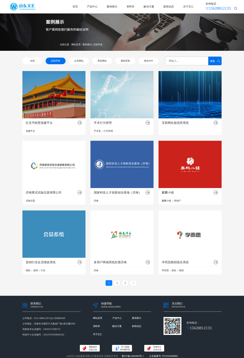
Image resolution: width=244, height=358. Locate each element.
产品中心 (92, 6)
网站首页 (76, 44)
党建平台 (30, 131)
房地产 (177, 200)
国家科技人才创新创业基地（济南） (118, 192)
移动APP (148, 61)
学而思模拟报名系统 (175, 262)
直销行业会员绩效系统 (41, 262)
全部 (32, 61)
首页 (75, 6)
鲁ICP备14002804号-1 (133, 356)
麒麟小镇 (168, 192)
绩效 (28, 270)
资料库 (130, 6)
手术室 (97, 131)
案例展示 (112, 6)
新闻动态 (168, 6)
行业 (43, 270)
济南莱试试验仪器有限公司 (44, 192)
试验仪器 (30, 200)
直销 (35, 270)
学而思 (165, 270)
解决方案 (149, 6)
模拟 (181, 270)
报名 (174, 270)
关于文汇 (188, 6)
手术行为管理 (103, 122)
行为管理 (108, 131)
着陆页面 (125, 61)
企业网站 (78, 61)
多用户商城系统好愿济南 (110, 262)
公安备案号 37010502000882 (163, 356)
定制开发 (98, 44)
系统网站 (102, 61)
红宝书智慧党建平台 (39, 122)
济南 (96, 200)
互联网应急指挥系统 (175, 122)
